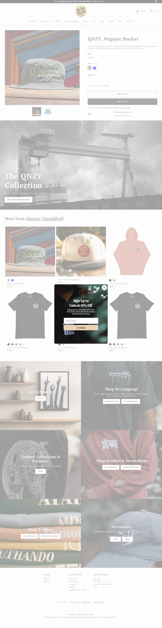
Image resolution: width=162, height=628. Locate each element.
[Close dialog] (104, 287)
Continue (81, 327)
